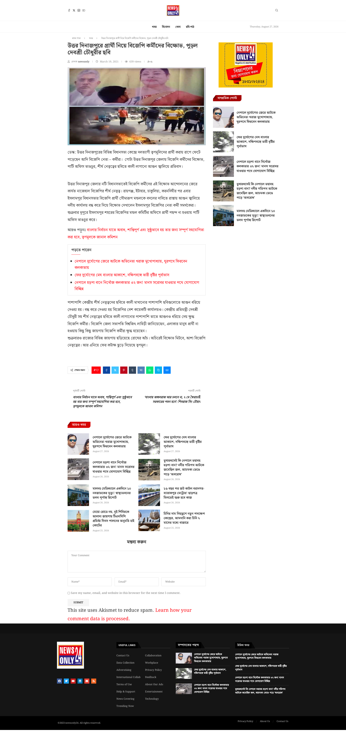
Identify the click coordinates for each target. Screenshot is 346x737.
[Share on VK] (141, 370)
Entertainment (154, 691)
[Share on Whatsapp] (149, 370)
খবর (154, 27)
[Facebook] (69, 10)
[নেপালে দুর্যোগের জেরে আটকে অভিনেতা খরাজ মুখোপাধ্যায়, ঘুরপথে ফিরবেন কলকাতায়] (78, 444)
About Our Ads (154, 684)
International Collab (128, 677)
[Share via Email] (167, 370)
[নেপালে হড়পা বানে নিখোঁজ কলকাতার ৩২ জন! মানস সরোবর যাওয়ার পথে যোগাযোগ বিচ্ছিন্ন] (78, 469)
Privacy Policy (153, 670)
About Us (265, 721)
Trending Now (125, 706)
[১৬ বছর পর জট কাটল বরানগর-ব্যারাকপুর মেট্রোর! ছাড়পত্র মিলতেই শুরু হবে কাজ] (149, 495)
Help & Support (125, 691)
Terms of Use (124, 684)
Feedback (150, 677)
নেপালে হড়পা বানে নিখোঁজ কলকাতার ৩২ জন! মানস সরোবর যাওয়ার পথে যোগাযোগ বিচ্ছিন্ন (113, 467)
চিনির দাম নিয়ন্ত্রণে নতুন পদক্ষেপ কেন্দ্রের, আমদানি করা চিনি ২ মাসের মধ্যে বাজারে (184, 518)
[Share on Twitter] (115, 370)
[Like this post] (97, 370)
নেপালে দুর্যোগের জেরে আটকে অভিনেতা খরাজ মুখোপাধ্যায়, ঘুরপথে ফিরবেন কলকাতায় (112, 442)
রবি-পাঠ (190, 27)
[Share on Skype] (158, 370)
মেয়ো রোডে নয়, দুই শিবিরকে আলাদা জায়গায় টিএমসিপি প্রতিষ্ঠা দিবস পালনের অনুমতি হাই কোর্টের (113, 518)
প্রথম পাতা (76, 38)
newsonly (84, 62)
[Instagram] (78, 10)
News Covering (125, 699)
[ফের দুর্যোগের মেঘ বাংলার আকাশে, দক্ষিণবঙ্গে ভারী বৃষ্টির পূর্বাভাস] (149, 444)
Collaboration (153, 655)
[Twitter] (74, 10)
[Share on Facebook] (106, 370)
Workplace (151, 663)
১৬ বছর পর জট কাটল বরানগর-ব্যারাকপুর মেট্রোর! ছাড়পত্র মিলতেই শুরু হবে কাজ (184, 493)
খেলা (178, 27)
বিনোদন (166, 27)
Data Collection (125, 663)
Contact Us (122, 655)
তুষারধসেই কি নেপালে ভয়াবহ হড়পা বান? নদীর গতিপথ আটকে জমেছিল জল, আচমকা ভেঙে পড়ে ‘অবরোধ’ (184, 467)
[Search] (276, 11)
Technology (152, 699)
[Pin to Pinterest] (123, 370)
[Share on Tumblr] (132, 370)
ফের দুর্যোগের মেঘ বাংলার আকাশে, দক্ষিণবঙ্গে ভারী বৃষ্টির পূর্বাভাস (122, 275)
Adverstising (123, 670)
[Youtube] (83, 10)
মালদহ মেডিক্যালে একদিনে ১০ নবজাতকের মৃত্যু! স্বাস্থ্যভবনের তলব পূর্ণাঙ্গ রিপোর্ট (112, 493)
